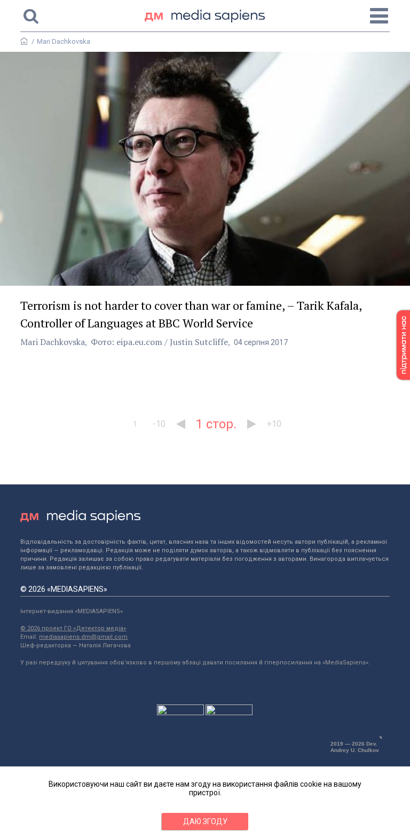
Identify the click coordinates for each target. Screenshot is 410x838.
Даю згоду (205, 821)
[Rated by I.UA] (180, 712)
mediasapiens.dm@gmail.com (83, 636)
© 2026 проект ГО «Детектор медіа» (73, 628)
